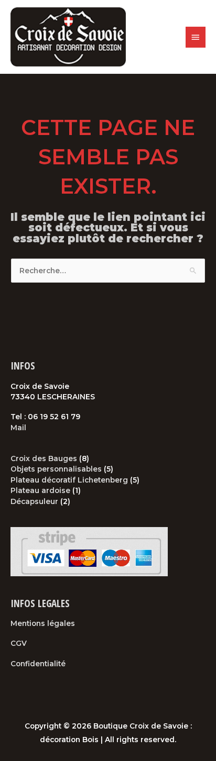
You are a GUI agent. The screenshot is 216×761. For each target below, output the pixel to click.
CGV (18, 643)
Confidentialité (38, 663)
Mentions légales (42, 623)
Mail (18, 427)
